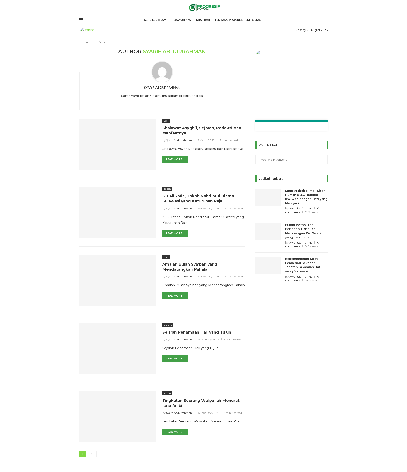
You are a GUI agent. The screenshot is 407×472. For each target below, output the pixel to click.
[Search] (325, 20)
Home (83, 42)
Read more (174, 159)
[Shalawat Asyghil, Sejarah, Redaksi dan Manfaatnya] (117, 144)
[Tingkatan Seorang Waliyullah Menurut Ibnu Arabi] (117, 416)
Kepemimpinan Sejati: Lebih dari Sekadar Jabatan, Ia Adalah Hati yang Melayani (303, 265)
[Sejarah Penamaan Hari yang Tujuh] (117, 348)
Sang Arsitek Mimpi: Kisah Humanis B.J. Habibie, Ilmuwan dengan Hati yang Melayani (306, 197)
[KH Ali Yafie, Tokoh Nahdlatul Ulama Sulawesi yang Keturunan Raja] (117, 212)
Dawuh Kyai (183, 19)
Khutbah (203, 19)
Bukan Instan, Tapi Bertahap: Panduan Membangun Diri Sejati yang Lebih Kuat (303, 231)
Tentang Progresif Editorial (238, 19)
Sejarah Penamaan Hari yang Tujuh (196, 332)
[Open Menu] (81, 20)
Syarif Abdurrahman (162, 87)
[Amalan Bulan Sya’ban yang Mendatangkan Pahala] (117, 280)
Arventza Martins (300, 208)
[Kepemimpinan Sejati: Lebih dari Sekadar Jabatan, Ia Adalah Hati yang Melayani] (268, 265)
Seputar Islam (155, 19)
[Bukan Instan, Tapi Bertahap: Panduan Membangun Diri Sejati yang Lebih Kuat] (268, 231)
